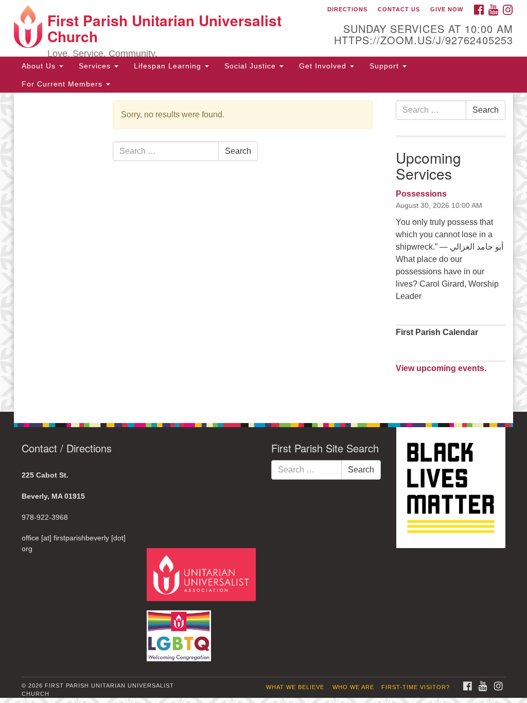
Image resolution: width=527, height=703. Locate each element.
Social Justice (251, 66)
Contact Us (399, 9)
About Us (40, 66)
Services (96, 66)
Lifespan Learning (169, 66)
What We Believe (295, 687)
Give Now (446, 9)
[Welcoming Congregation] (180, 631)
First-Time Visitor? (415, 687)
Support (385, 66)
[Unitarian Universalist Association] (202, 574)
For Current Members (63, 84)
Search (238, 151)
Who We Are (353, 687)
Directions (347, 9)
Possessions (421, 193)
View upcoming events (440, 368)
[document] (263, 252)
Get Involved (324, 66)
